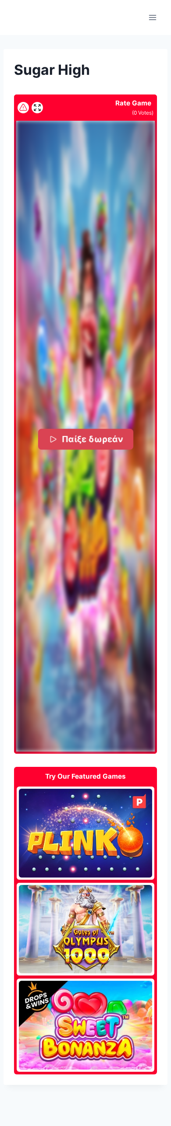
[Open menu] (152, 17)
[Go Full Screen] (37, 107)
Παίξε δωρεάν (92, 439)
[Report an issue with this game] (23, 107)
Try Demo (85, 833)
